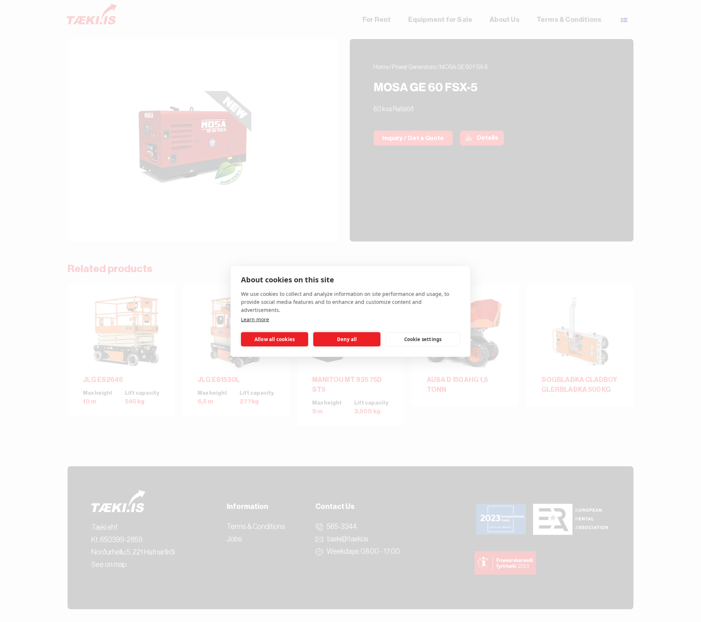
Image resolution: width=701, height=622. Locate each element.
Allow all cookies (274, 339)
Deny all (347, 339)
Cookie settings (423, 339)
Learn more (255, 319)
